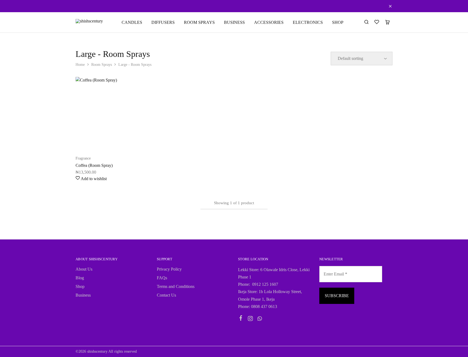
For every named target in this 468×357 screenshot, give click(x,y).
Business (83, 295)
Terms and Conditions (175, 286)
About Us (84, 269)
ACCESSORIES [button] (269, 22)
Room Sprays (101, 65)
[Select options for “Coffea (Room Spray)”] (98, 142)
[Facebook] (241, 319)
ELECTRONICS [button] (308, 22)
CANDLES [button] (132, 22)
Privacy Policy (169, 269)
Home (80, 65)
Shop (80, 286)
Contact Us (166, 295)
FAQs (162, 277)
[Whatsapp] (260, 319)
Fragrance (83, 158)
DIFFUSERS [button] (163, 22)
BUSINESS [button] (234, 22)
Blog (80, 277)
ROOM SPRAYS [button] (199, 22)
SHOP (337, 22)
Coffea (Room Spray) (94, 165)
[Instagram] (250, 319)
